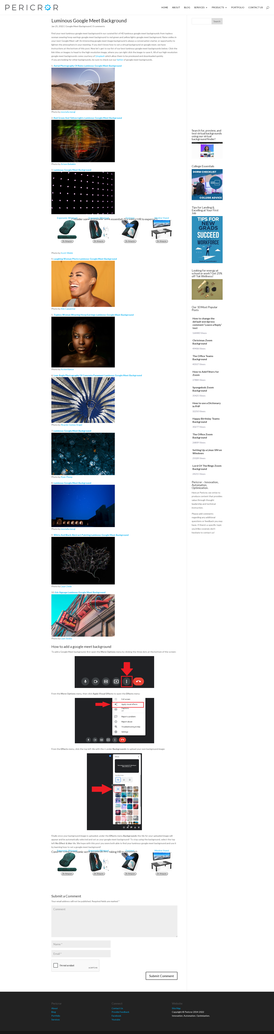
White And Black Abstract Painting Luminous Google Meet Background (91, 535)
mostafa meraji (68, 111)
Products (218, 7)
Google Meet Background (78, 26)
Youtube (116, 1019)
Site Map (176, 1008)
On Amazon (67, 241)
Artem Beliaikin (68, 164)
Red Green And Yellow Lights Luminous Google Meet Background (88, 118)
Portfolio (237, 7)
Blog (187, 7)
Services (199, 7)
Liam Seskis (66, 638)
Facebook (116, 1015)
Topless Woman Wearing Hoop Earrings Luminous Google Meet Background (94, 314)
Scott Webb (67, 253)
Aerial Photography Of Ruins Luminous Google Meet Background (88, 65)
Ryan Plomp (66, 477)
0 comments (99, 26)
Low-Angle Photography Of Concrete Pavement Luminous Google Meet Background (98, 375)
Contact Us (255, 7)
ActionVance (67, 369)
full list (120, 59)
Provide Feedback (120, 1012)
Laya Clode (66, 586)
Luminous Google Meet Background (72, 170)
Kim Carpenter (68, 308)
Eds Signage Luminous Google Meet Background (80, 592)
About (176, 7)
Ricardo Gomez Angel (71, 424)
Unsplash (100, 56)
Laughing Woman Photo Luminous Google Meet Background (85, 258)
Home (164, 7)
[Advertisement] (32, 76)
